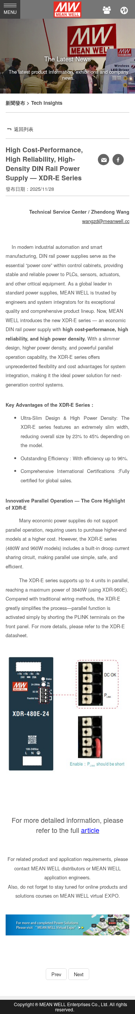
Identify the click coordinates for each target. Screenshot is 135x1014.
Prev (56, 974)
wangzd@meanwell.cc (105, 221)
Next (79, 974)
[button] (118, 159)
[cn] (124, 9)
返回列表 (23, 128)
